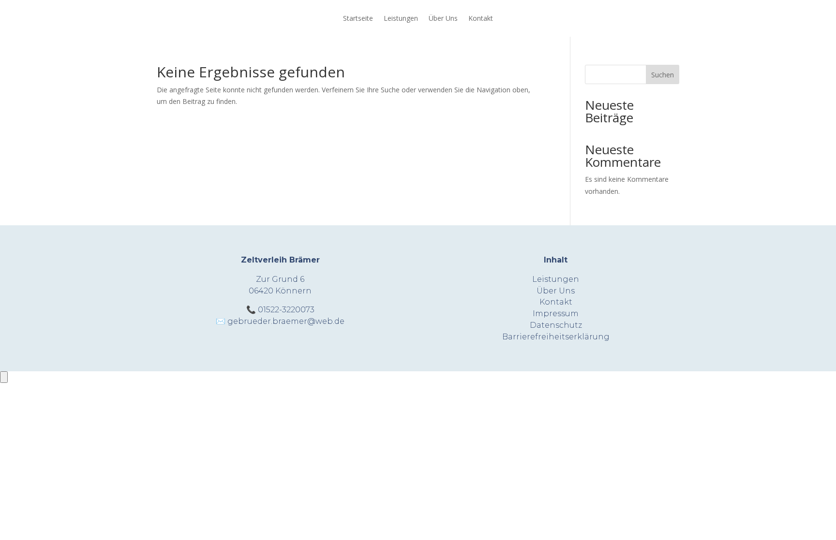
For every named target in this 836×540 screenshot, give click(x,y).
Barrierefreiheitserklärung (556, 336)
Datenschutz (556, 325)
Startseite (358, 18)
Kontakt (480, 18)
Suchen (662, 74)
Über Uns (443, 18)
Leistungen (401, 18)
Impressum (556, 313)
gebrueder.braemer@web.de (285, 321)
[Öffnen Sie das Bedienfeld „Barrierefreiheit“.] (4, 377)
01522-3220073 (286, 309)
